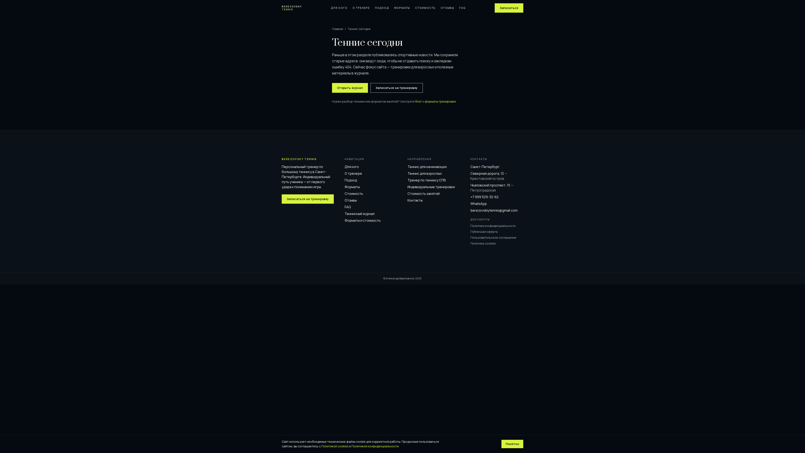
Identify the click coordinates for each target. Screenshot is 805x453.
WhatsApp (478, 203)
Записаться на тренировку (397, 88)
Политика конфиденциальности (493, 226)
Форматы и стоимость (363, 220)
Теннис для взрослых (425, 173)
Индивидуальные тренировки (431, 187)
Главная (337, 29)
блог (418, 101)
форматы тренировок (440, 101)
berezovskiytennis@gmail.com (494, 210)
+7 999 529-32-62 (484, 197)
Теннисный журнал (360, 213)
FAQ (462, 8)
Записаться (509, 8)
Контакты (415, 200)
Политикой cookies (335, 446)
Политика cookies (483, 243)
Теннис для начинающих (427, 166)
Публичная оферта (484, 232)
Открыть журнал (350, 88)
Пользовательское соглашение (493, 238)
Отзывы (447, 8)
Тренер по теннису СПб (427, 180)
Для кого (339, 8)
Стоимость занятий (424, 193)
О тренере (361, 8)
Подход (382, 8)
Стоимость (425, 8)
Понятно (512, 444)
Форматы (402, 8)
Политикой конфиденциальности (375, 446)
